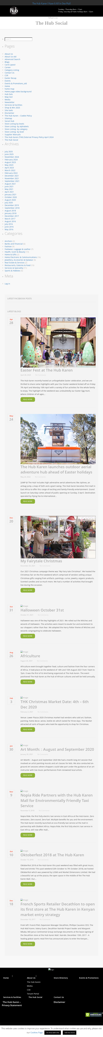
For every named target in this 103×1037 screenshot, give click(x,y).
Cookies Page (36, 1032)
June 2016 (9, 226)
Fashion (8, 246)
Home (7, 86)
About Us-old (10, 56)
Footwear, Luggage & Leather (18, 249)
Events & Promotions (89, 978)
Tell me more (69, 1032)
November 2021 (12, 178)
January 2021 (10, 194)
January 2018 (10, 213)
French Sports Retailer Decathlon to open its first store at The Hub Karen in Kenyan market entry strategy (58, 909)
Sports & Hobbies (12, 270)
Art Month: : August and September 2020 (57, 749)
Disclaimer (9, 113)
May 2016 (9, 229)
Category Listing (12, 70)
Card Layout (10, 64)
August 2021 (10, 183)
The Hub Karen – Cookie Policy (18, 115)
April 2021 (9, 192)
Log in (7, 283)
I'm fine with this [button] (52, 1032)
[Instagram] (58, 973)
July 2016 (9, 224)
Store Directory (61, 978)
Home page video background (18, 91)
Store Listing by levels (14, 123)
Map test (9, 97)
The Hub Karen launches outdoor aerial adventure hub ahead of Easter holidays (56, 469)
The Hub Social (11, 140)
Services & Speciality (14, 268)
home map (9, 89)
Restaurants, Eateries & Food (17, 265)
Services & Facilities (13, 105)
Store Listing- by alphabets (17, 126)
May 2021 (9, 189)
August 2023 (10, 162)
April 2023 (9, 167)
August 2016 (10, 221)
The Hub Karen (34, 982)
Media (7, 99)
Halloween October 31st (42, 610)
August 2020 (10, 200)
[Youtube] (53, 973)
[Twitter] (49, 973)
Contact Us (9, 72)
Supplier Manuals (13, 134)
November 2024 (12, 157)
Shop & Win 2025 (12, 107)
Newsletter (9, 102)
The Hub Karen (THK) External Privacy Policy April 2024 (29, 137)
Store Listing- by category (16, 129)
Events (8, 80)
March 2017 (10, 218)
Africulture (30, 655)
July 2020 (9, 202)
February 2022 (11, 173)
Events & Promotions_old (16, 83)
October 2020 (11, 197)
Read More (27, 399)
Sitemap (8, 118)
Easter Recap (10, 78)
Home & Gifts (10, 254)
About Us (9, 54)
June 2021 (9, 186)
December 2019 (12, 205)
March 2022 (10, 170)
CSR (6, 75)
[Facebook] (44, 973)
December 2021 (12, 175)
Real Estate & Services (14, 262)
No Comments (40, 375)
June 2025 (9, 154)
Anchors (8, 241)
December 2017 (12, 216)
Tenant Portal (33, 993)
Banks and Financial (14, 243)
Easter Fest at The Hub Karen (47, 370)
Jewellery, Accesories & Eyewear (19, 260)
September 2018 (12, 208)
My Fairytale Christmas (41, 560)
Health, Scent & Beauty (15, 252)
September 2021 (12, 181)
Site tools (9, 110)
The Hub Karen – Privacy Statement (12, 1003)
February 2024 (11, 159)
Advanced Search (12, 59)
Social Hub (9, 121)
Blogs (7, 62)
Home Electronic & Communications (21, 257)
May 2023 (9, 165)
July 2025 (9, 151)
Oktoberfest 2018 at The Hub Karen (52, 854)
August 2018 (10, 210)
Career (8, 67)
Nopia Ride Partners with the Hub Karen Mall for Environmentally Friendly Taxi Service (57, 800)
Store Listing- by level (14, 132)
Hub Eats (9, 94)
